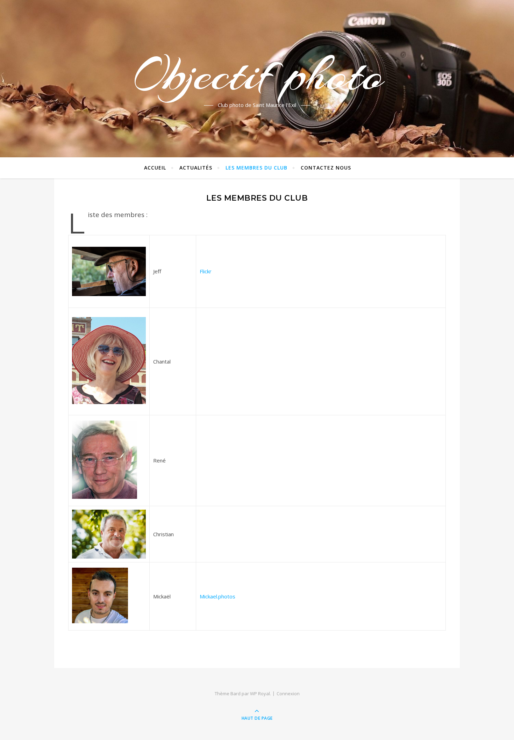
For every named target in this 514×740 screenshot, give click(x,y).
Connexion (288, 693)
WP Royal (260, 693)
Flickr (206, 271)
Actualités (195, 167)
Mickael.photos (217, 596)
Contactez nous (326, 167)
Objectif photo (257, 74)
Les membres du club (256, 167)
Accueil (155, 167)
